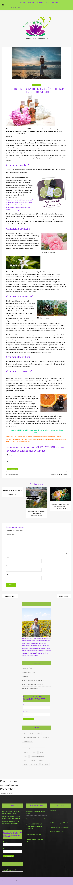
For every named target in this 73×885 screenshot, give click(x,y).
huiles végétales (28, 748)
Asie (25, 733)
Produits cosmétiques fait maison (32, 680)
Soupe (25, 764)
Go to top (67, 881)
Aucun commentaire (12, 474)
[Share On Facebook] (57, 474)
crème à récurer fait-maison (31, 737)
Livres (24, 676)
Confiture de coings (35, 733)
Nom (7, 557)
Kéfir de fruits (40, 748)
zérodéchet (45, 764)
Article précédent (10, 596)
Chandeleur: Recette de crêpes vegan (35, 812)
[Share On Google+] (64, 474)
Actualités (36, 85)
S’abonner (55, 2)
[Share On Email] (66, 474)
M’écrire (40, 2)
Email (7, 566)
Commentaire (10, 534)
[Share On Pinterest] (61, 474)
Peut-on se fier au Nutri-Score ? (12, 491)
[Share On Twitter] (59, 474)
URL (7, 574)
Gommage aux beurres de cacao (32, 745)
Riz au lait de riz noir (29, 760)
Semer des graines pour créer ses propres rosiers (60, 505)
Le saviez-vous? (26, 672)
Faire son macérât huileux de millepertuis (34, 840)
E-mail (9, 462)
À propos (31, 2)
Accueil (22, 2)
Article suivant (64, 596)
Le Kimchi (26, 752)
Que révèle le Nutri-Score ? (38, 756)
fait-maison (46, 737)
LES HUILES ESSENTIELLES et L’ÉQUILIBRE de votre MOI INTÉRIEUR (35, 826)
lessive (34, 752)
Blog (47, 2)
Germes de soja (28, 741)
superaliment (34, 764)
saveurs (41, 760)
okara (41, 752)
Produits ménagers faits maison (31, 684)
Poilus (25, 756)
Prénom (9, 455)
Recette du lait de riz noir (33, 834)
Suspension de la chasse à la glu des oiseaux (36, 512)
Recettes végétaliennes (29, 688)
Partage (53, 474)
